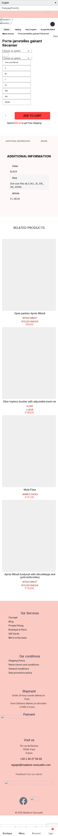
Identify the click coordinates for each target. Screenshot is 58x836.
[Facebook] (23, 801)
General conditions (19, 668)
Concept (13, 617)
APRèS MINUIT (29, 318)
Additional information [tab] (17, 141)
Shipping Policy (17, 660)
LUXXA (29, 409)
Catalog (18, 30)
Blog (11, 621)
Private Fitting (16, 625)
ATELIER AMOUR (29, 321)
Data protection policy (20, 672)
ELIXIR (30, 406)
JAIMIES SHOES (30, 494)
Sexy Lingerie (30, 30)
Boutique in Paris (18, 629)
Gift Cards (14, 633)
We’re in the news (18, 637)
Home (6, 30)
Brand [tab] (44, 141)
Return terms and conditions (24, 664)
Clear (55, 36)
